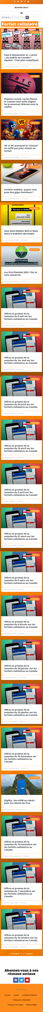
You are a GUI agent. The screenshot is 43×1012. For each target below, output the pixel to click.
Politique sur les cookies (15, 1005)
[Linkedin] (21, 1)
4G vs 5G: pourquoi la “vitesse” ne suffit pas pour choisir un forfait (21, 148)
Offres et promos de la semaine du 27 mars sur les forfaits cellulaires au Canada (20, 536)
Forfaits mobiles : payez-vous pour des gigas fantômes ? (20, 191)
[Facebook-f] (14, 1)
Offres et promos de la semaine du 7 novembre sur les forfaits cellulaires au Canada (19, 892)
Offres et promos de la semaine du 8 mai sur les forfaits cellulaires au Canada (20, 316)
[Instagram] (24, 1)
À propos (7, 995)
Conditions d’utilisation (29, 995)
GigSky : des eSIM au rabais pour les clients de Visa (19, 801)
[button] (21, 13)
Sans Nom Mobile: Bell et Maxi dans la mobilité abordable (21, 232)
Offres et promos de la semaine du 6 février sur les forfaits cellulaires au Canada (20, 624)
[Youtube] (28, 1)
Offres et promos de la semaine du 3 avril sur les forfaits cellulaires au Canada (20, 492)
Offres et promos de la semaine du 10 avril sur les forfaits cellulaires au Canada (20, 448)
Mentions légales (31, 1005)
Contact (16, 995)
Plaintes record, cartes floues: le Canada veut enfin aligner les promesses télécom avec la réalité (21, 102)
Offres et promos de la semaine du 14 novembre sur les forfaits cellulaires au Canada (20, 845)
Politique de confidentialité (21, 1000)
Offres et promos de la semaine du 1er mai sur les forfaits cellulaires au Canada (20, 360)
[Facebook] (15, 980)
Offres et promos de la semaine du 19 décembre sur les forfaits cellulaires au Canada (20, 757)
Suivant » (29, 954)
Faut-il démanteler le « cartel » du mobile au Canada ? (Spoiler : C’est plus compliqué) (21, 57)
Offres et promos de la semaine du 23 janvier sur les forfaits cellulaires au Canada (20, 712)
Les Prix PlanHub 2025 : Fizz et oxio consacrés (20, 273)
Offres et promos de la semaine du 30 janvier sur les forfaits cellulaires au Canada (20, 668)
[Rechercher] (27, 17)
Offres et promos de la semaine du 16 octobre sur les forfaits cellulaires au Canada (20, 938)
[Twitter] (18, 1)
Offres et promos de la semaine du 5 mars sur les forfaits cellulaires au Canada (20, 580)
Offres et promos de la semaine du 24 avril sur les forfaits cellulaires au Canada (20, 404)
